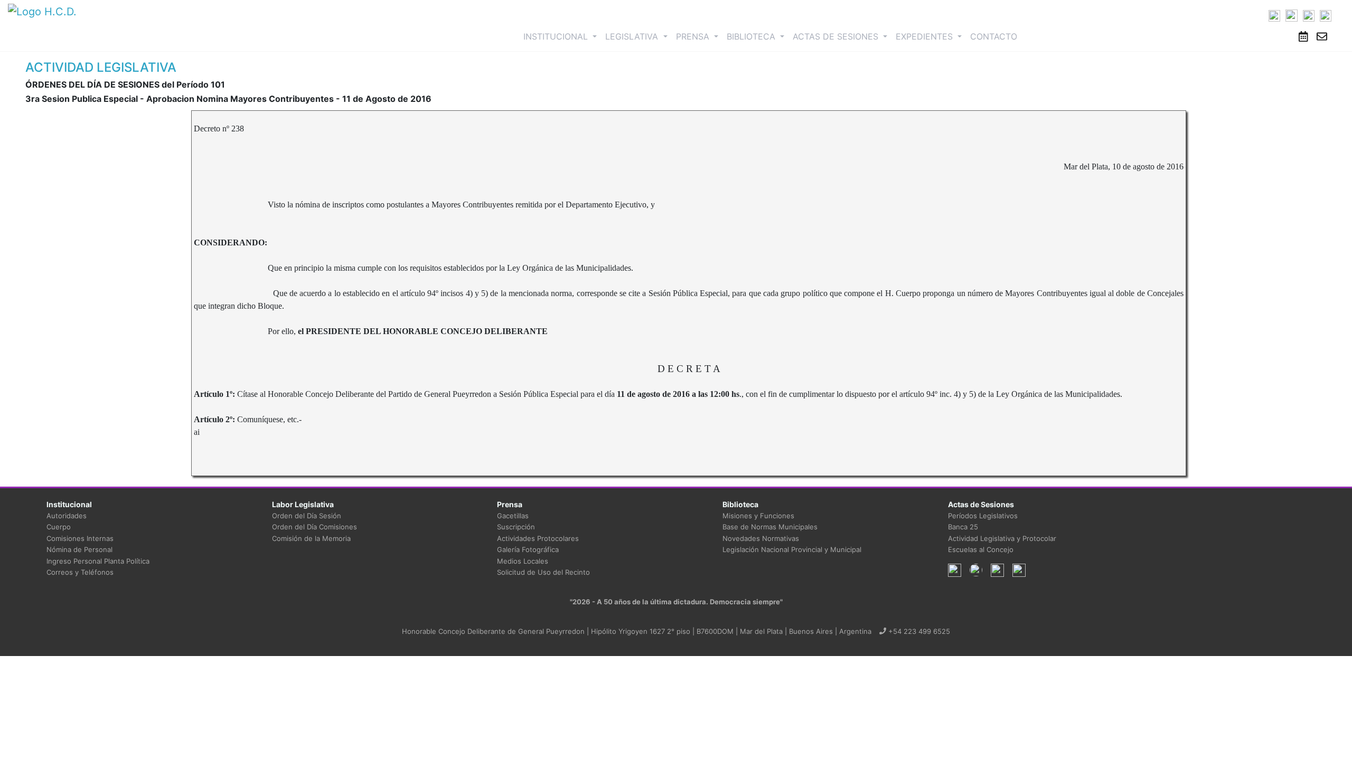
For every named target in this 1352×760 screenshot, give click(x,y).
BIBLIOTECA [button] (752, 36)
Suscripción (516, 526)
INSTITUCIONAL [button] (562, 36)
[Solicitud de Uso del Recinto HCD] (1303, 36)
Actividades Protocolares (538, 538)
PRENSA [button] (694, 36)
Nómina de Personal (79, 549)
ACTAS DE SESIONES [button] (837, 36)
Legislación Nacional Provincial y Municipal (791, 549)
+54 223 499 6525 (918, 631)
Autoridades (66, 515)
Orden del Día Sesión (306, 515)
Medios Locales (522, 561)
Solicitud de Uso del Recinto (543, 572)
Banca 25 (963, 526)
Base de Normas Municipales (770, 526)
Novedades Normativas (760, 538)
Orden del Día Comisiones (314, 526)
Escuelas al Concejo (980, 549)
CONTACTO (993, 36)
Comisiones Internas (80, 538)
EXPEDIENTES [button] (925, 36)
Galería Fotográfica (528, 549)
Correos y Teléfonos (80, 572)
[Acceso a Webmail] (1322, 36)
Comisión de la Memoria (311, 538)
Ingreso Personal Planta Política (97, 561)
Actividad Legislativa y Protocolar (1002, 538)
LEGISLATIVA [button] (633, 36)
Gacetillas (513, 515)
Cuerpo (58, 526)
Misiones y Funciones (758, 515)
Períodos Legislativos (983, 515)
